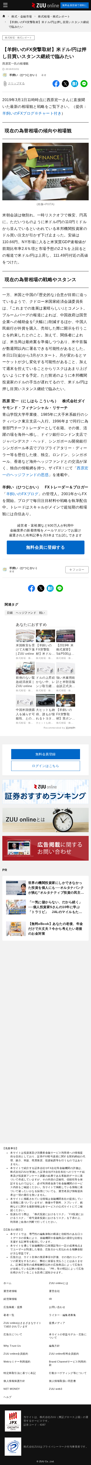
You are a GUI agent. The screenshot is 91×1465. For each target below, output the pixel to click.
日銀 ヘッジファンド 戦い (26, 612)
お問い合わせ (57, 1307)
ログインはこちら (45, 766)
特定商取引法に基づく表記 (20, 1373)
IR (50, 1299)
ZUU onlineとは (58, 1283)
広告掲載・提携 (13, 1307)
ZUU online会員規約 (16, 1353)
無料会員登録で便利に (74, 5)
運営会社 (54, 1291)
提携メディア (57, 1323)
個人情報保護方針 (14, 1381)
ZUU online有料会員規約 (64, 1353)
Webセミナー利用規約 (17, 1361)
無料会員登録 (45, 754)
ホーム (8, 1283)
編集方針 (54, 1345)
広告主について (13, 1334)
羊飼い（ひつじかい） (23, 75)
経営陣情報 (10, 1299)
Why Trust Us (12, 1345)
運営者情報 (10, 1291)
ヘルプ (8, 1397)
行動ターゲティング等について (68, 1373)
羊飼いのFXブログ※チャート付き (31, 113)
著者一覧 (9, 1315)
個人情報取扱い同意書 (62, 1381)
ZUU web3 (55, 1388)
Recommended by (54, 727)
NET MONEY (12, 1388)
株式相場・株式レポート (18, 37)
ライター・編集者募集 (62, 1315)
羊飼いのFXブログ (22, 494)
